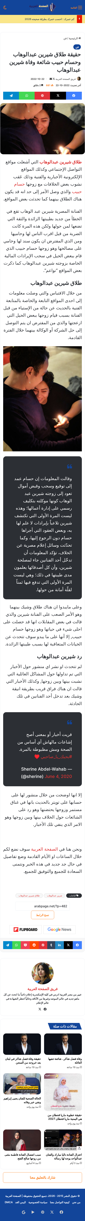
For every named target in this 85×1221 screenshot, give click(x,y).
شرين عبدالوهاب (54, 895)
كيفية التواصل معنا (60, 1202)
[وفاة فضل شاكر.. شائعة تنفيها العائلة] (63, 1044)
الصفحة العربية (44, 849)
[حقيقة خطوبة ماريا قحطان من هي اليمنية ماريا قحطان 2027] (63, 1092)
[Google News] (59, 929)
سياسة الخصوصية (37, 1202)
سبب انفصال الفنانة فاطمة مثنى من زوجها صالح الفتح (23, 1156)
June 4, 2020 (58, 776)
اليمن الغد (20, 1202)
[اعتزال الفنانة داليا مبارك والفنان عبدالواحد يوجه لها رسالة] (63, 1140)
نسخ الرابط (42, 915)
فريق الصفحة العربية (66, 78)
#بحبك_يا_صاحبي (56, 756)
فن (65, 38)
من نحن (76, 1202)
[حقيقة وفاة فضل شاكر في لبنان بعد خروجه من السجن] (22, 1044)
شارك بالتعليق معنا (42, 1177)
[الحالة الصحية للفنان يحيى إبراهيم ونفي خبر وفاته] (22, 1083)
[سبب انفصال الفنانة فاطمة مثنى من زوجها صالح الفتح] (22, 1140)
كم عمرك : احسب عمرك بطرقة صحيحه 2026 (50, 19)
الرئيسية (73, 38)
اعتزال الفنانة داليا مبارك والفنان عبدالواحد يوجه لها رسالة (64, 1156)
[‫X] (40, 1009)
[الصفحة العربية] (42, 7)
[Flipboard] (25, 929)
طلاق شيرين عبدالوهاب (29, 895)
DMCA (9, 1202)
